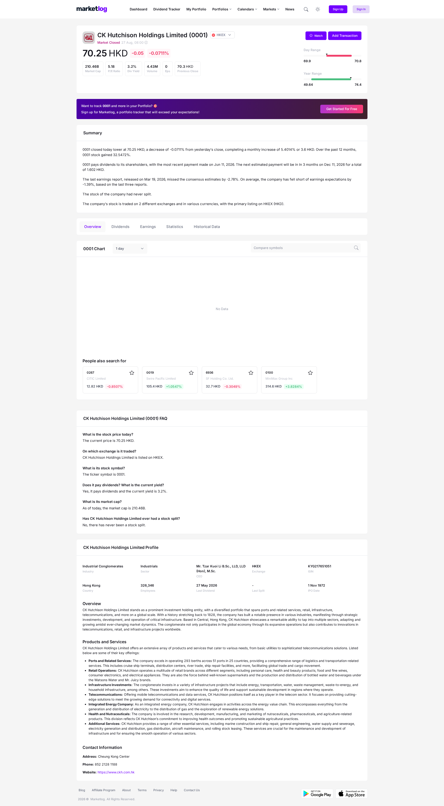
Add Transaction (345, 35)
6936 (209, 372)
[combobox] (130, 248)
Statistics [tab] (174, 226)
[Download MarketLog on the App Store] (350, 793)
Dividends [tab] (120, 226)
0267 (90, 372)
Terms (142, 790)
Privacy (158, 790)
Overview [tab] (92, 226)
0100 (269, 372)
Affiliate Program (103, 790)
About (126, 790)
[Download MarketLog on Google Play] (317, 793)
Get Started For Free (341, 109)
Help (173, 790)
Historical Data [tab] (207, 226)
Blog (82, 790)
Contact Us (192, 790)
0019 (150, 372)
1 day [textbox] (120, 248)
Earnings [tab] (148, 226)
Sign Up (338, 9)
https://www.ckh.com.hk (116, 772)
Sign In (361, 9)
